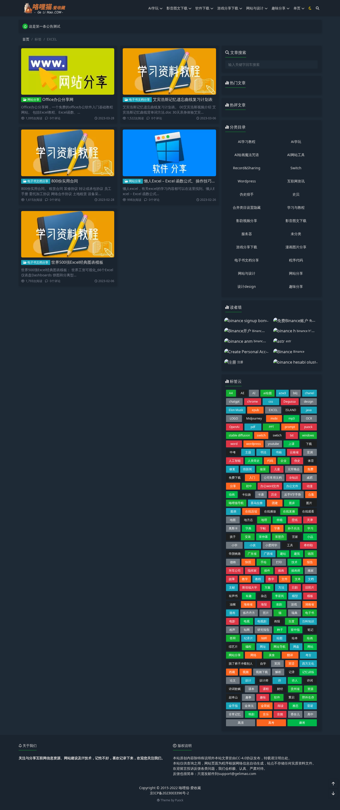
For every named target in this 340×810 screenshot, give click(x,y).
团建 (275, 503)
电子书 (309, 613)
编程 (248, 646)
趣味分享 (278, 8)
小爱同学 (271, 545)
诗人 (295, 680)
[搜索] (317, 8)
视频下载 (262, 672)
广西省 (268, 554)
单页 (296, 8)
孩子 (233, 537)
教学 (245, 579)
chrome (252, 401)
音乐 (266, 714)
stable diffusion (239, 435)
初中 (249, 486)
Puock (179, 800)
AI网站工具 (296, 154)
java (309, 410)
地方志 (248, 520)
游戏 (294, 604)
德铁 (233, 562)
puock (308, 427)
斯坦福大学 (249, 587)
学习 (310, 528)
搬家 (311, 570)
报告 (310, 562)
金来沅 (249, 706)
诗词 (310, 680)
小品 (310, 537)
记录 (292, 672)
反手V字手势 (292, 494)
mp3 (291, 418)
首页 (25, 39)
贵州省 (295, 689)
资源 (310, 689)
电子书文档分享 (139, 99)
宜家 (295, 537)
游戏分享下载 (227, 8)
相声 (232, 630)
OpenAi (234, 427)
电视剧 (261, 621)
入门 (252, 477)
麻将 (302, 723)
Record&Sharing (246, 168)
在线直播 (289, 511)
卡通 (261, 494)
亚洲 (310, 452)
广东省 (252, 554)
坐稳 (280, 520)
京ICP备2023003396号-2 (169, 793)
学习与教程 (296, 207)
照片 (266, 613)
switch (261, 435)
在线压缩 (251, 511)
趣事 (248, 697)
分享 (233, 486)
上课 (291, 444)
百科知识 (308, 621)
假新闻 (247, 469)
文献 (232, 587)
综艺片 (233, 646)
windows (308, 435)
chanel (309, 393)
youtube (273, 444)
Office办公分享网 (57, 99)
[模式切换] (310, 8)
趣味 (263, 697)
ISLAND (290, 410)
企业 (283, 461)
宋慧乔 (279, 537)
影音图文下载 (177, 8)
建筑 (297, 554)
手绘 (264, 562)
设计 (248, 680)
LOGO (234, 418)
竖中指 (295, 630)
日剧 (295, 587)
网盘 (296, 646)
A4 (231, 393)
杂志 (264, 596)
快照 (248, 562)
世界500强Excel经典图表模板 (77, 262)
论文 (233, 680)
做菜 (263, 469)
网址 (263, 646)
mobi (274, 418)
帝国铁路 (235, 554)
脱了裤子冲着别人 (241, 663)
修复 (232, 469)
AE (242, 393)
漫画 (232, 613)
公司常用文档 (273, 477)
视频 (246, 672)
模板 (310, 596)
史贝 (295, 194)
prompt (290, 427)
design (308, 401)
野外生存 (308, 697)
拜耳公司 (235, 570)
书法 (263, 452)
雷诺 (310, 706)
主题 (248, 452)
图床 (292, 503)
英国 (277, 663)
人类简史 (254, 461)
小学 (234, 545)
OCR (309, 418)
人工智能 (235, 461)
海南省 (248, 604)
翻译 (290, 655)
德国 (311, 554)
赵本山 (233, 697)
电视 (247, 621)
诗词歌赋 (235, 689)
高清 (241, 723)
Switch (295, 168)
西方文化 (308, 663)
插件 (267, 570)
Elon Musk (236, 410)
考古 (308, 655)
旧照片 (309, 587)
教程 (258, 579)
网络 (253, 655)
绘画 (310, 638)
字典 (248, 528)
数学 (271, 579)
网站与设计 (255, 8)
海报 (264, 604)
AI (253, 393)
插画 (281, 570)
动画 (232, 494)
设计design (246, 286)
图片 (309, 503)
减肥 (310, 477)
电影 (232, 621)
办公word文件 (269, 486)
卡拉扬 (246, 494)
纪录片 (248, 638)
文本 (298, 579)
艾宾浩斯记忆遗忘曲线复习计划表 (183, 99)
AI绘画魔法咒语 (246, 154)
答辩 (233, 638)
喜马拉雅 (257, 503)
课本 (251, 689)
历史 (274, 494)
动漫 (310, 486)
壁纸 (295, 520)
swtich (277, 435)
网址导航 (279, 646)
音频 (280, 714)
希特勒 (308, 545)
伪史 (297, 461)
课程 (266, 689)
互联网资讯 (296, 181)
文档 (311, 579)
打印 (279, 562)
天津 (310, 520)
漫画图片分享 (295, 247)
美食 (272, 655)
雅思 (295, 706)
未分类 (296, 233)
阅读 (280, 706)
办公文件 (292, 486)
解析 (278, 672)
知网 (247, 630)
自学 (263, 663)
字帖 (263, 528)
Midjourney (254, 418)
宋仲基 (263, 537)
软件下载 (202, 8)
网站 (310, 646)
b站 (295, 393)
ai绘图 (267, 393)
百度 (291, 621)
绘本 (295, 638)
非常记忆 (235, 714)
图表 (233, 511)
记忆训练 (308, 672)
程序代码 (296, 260)
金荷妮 (265, 706)
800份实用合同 (64, 181)
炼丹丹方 (249, 613)
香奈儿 (295, 714)
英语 (291, 663)
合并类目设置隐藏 (247, 207)
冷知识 (293, 477)
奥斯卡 (233, 528)
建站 (283, 554)
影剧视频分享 (246, 220)
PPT (271, 427)
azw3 (282, 393)
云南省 (294, 452)
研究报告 (263, 630)
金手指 (233, 706)
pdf (253, 427)
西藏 (232, 672)
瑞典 (294, 613)
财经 (280, 689)
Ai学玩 (153, 8)
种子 (280, 630)
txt (291, 435)
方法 (281, 587)
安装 (248, 537)
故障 (232, 579)
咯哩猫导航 (236, 503)
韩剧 (251, 714)
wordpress (253, 444)
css (271, 401)
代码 (270, 461)
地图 (233, 520)
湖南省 (309, 604)
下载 (309, 444)
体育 (311, 461)
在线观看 (308, 511)
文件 (284, 579)
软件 (277, 697)
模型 (295, 596)
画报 (277, 621)
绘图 (280, 638)
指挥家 (252, 570)
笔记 (310, 630)
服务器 (246, 233)
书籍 (279, 452)
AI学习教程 (246, 141)
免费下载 (235, 477)
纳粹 (264, 638)
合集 (311, 494)
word (233, 444)
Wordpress (247, 181)
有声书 (233, 596)
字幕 (277, 528)
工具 (290, 545)
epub (255, 410)
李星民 (279, 596)
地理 (264, 520)
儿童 (277, 469)
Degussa (289, 401)
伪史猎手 (247, 194)
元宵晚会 (294, 469)
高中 (310, 714)
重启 (291, 697)
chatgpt (234, 401)
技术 (294, 562)
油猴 (233, 604)
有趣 (249, 596)
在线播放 (270, 511)
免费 (310, 469)
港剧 (279, 604)
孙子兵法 (294, 528)
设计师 (263, 680)
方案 (268, 587)
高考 (271, 723)
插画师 (295, 570)
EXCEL (273, 410)
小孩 (253, 545)
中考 (233, 452)
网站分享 (33, 99)
